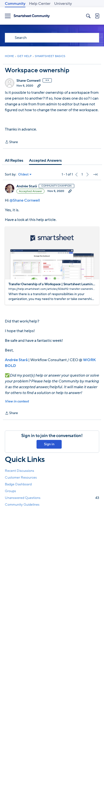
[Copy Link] (39, 85)
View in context (17, 401)
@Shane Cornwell (24, 200)
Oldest (23, 174)
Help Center (40, 3)
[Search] (88, 16)
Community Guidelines (22, 504)
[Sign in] (97, 16)
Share (11, 142)
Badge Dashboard (18, 484)
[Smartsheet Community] (32, 16)
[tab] (14, 160)
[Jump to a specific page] (95, 174)
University (63, 3)
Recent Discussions (19, 470)
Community (15, 3)
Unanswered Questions (52, 498)
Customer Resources (21, 477)
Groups (10, 491)
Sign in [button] (49, 444)
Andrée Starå (26, 186)
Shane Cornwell (28, 81)
